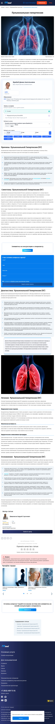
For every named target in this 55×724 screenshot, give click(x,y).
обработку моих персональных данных (20, 281)
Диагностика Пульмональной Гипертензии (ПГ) (28, 628)
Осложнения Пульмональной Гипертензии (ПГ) (28, 632)
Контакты (3, 673)
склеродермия (36, 178)
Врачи (3, 666)
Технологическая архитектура (9, 685)
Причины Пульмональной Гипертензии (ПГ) (27, 624)
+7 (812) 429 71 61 (8, 691)
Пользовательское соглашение (9, 678)
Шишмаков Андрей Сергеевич (20, 516)
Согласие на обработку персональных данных (13, 680)
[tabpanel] (15, 579)
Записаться (42, 2)
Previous (3, 593)
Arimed (2, 7)
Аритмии (6, 474)
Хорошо (21, 718)
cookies (22, 714)
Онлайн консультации (7, 655)
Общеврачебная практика (16, 7)
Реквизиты (4, 683)
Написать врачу (27, 531)
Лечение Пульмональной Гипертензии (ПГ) (27, 630)
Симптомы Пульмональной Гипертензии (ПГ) (28, 626)
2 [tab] (27, 593)
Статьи (7, 7)
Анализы (3, 671)
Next (52, 593)
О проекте (4, 663)
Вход (50, 2)
